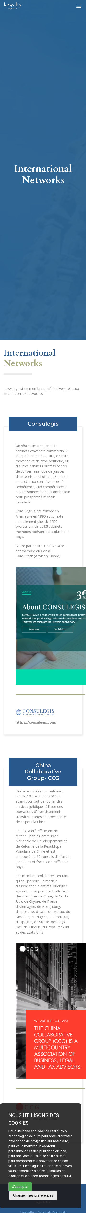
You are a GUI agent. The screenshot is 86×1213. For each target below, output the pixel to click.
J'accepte (20, 1187)
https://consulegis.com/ (36, 722)
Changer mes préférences (33, 1195)
